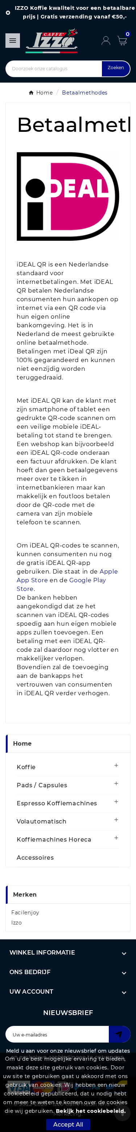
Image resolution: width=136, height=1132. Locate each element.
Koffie (26, 767)
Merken (25, 894)
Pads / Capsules (42, 785)
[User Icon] (110, 40)
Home (22, 743)
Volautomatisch (42, 821)
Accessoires (35, 857)
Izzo (16, 922)
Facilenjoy (25, 912)
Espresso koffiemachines (57, 803)
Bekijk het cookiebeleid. (91, 1111)
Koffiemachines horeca (54, 839)
